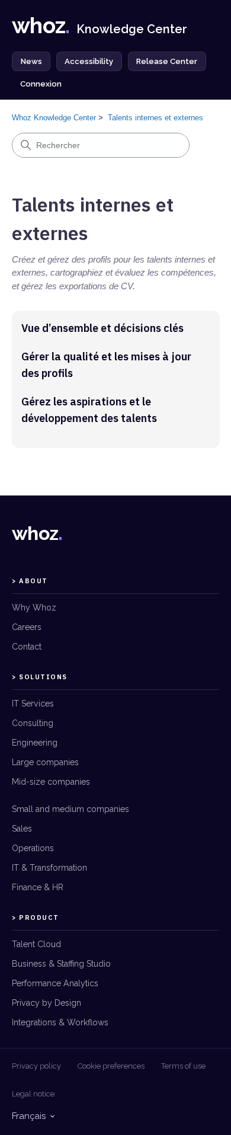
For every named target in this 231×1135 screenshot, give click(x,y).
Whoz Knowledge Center (54, 117)
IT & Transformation (49, 867)
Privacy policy (36, 1066)
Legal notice (33, 1093)
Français (29, 1116)
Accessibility (89, 61)
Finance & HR (37, 887)
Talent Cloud (36, 944)
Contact (26, 646)
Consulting (32, 723)
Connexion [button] (41, 83)
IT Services (33, 703)
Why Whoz (34, 607)
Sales (22, 828)
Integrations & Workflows (60, 1022)
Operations (33, 848)
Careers (26, 627)
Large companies (45, 762)
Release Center (166, 61)
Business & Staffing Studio (61, 963)
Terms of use (183, 1066)
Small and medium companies (70, 809)
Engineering (34, 742)
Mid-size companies (51, 781)
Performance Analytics (55, 983)
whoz (37, 533)
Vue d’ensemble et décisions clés (102, 328)
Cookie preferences (111, 1066)
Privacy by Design (46, 1003)
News (31, 61)
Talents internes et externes (155, 117)
